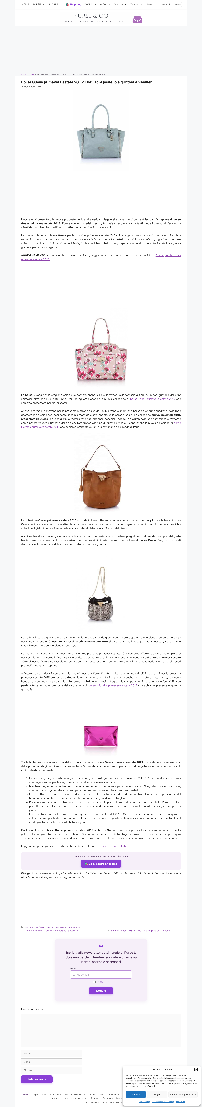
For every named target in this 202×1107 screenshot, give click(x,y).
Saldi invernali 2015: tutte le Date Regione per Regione (140, 930)
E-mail (73, 968)
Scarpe (34, 1094)
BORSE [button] (37, 4)
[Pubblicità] (108, 1098)
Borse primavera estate (59, 927)
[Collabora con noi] (79, 1098)
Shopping (75, 4)
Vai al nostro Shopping (103, 863)
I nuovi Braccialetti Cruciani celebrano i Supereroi (51, 930)
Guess (76, 927)
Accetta (135, 1094)
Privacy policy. (103, 982)
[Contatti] (95, 1098)
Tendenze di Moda (97, 1094)
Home (24, 74)
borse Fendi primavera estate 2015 (153, 399)
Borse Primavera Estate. (115, 846)
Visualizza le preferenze (183, 1094)
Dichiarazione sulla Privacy (163, 1101)
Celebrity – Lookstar (118, 1094)
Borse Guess (39, 927)
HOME (25, 4)
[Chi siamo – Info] (60, 1098)
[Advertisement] (101, 48)
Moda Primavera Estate (75, 1094)
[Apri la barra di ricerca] (165, 4)
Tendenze (136, 4)
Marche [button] (118, 4)
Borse (31, 74)
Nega (157, 1094)
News (149, 4)
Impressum (180, 1101)
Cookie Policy (144, 1101)
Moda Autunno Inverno (51, 1094)
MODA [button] (89, 4)
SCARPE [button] (53, 4)
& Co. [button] (103, 4)
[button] (196, 1069)
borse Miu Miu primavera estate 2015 (112, 685)
